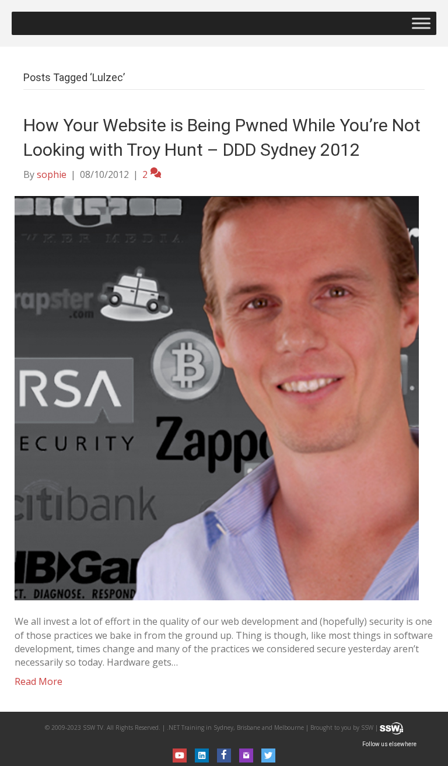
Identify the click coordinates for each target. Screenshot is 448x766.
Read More (38, 681)
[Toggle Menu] (421, 23)
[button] (180, 755)
